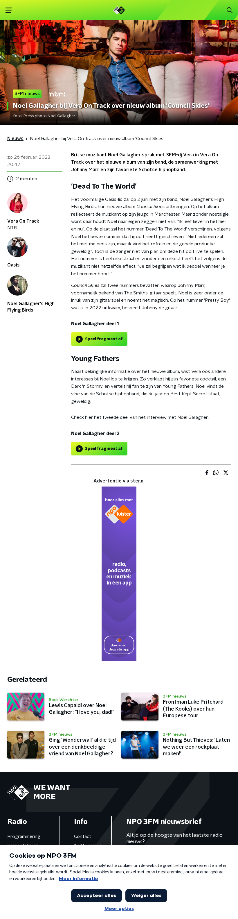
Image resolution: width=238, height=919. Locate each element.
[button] (8, 10)
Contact (82, 836)
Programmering (23, 836)
